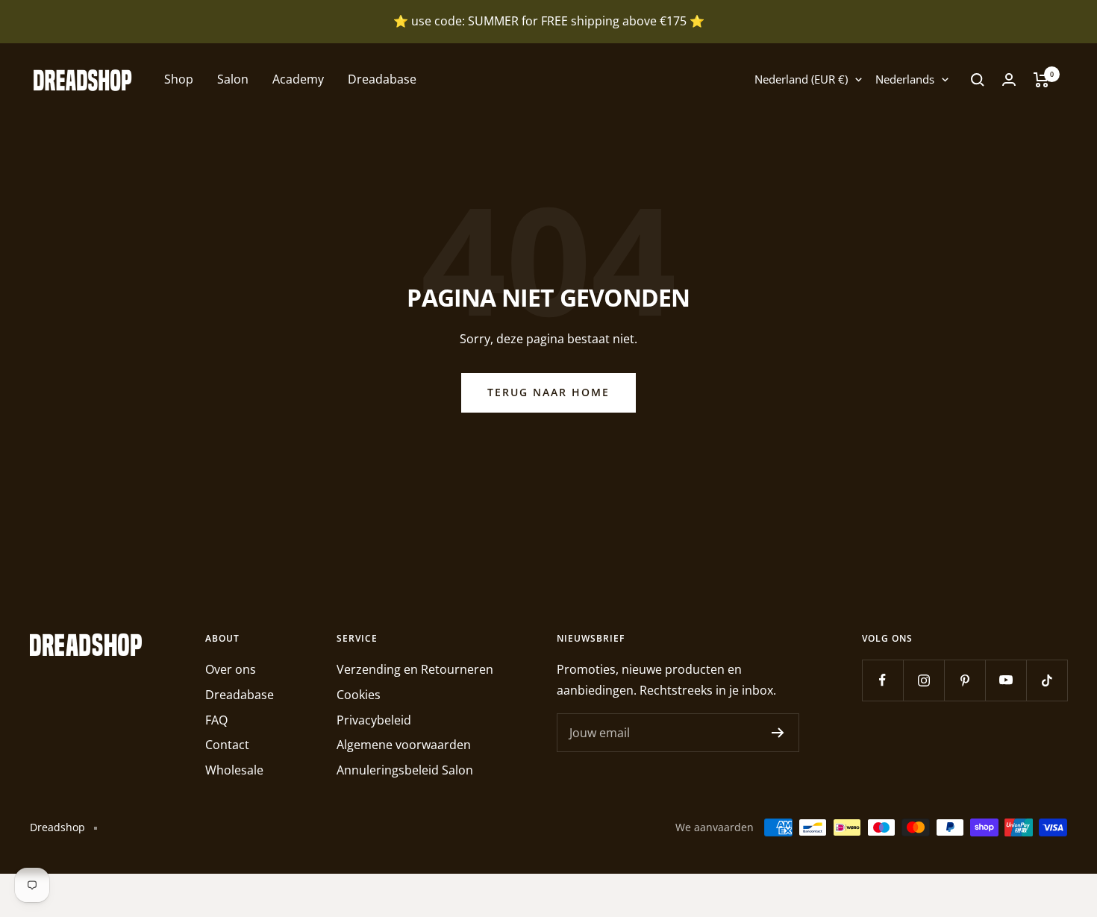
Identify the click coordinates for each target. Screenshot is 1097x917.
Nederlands (904, 79)
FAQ (216, 720)
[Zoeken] (977, 80)
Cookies (359, 694)
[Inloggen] (1009, 79)
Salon (233, 79)
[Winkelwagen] (1041, 79)
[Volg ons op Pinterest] (964, 680)
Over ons (230, 669)
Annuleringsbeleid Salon (405, 770)
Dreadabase (382, 79)
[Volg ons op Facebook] (882, 680)
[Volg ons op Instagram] (923, 680)
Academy (298, 79)
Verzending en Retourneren (415, 669)
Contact (227, 744)
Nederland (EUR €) (801, 79)
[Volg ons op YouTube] (1005, 680)
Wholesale (234, 770)
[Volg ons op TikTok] (1046, 680)
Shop (178, 79)
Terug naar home (548, 392)
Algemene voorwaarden (404, 744)
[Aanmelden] (778, 732)
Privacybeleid (374, 720)
